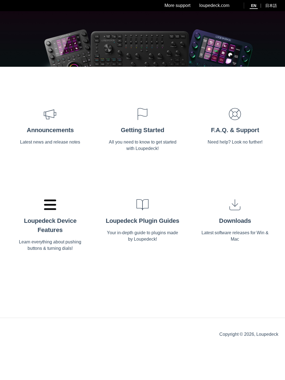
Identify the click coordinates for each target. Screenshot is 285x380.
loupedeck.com (214, 5)
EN (253, 5)
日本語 (271, 5)
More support (177, 5)
